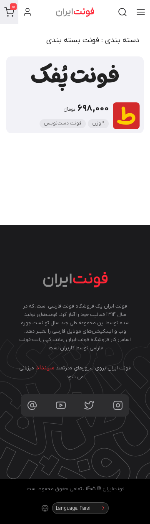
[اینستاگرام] (118, 405)
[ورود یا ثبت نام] (27, 12)
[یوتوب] (61, 405)
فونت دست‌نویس (63, 123)
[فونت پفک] (75, 79)
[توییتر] (89, 405)
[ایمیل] (32, 405)
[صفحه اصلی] (75, 12)
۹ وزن (98, 123)
